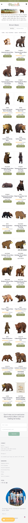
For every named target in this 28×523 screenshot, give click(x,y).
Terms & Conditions (5, 476)
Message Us (3, 453)
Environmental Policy (5, 470)
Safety (2, 474)
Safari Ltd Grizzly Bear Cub (21, 110)
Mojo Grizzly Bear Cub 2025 (20, 196)
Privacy (2, 472)
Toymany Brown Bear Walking (21, 82)
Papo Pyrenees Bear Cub (7, 309)
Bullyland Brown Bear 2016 (7, 282)
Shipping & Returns (5, 463)
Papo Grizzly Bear (7, 338)
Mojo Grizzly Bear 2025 (7, 226)
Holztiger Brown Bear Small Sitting (7, 169)
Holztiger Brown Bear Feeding (20, 226)
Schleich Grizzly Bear (21, 368)
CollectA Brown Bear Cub (21, 339)
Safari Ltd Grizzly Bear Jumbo (7, 398)
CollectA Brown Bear (7, 368)
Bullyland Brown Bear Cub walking (20, 282)
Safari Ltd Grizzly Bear (7, 139)
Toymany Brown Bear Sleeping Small (7, 196)
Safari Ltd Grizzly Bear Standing (7, 110)
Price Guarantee (4, 465)
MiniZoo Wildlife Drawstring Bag (20, 398)
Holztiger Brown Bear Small (20, 255)
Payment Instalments (5, 467)
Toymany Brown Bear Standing (21, 169)
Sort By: (12, 28)
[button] (20, 56)
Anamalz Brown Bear (7, 52)
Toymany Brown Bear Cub (21, 53)
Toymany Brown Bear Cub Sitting (7, 82)
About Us (4, 514)
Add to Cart (7, 56)
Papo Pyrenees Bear (20, 309)
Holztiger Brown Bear (7, 255)
